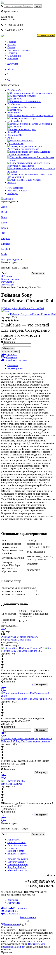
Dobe (4, 222)
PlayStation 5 (14, 90)
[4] (12, 320)
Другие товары (15, 143)
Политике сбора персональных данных (23, 945)
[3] (9, 320)
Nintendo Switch (15, 121)
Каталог (11, 44)
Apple (10, 137)
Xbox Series (13, 112)
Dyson (4, 228)
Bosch (4, 212)
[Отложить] (3, 690)
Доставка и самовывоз (19, 50)
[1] (3, 320)
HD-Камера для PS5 (11, 783)
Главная (11, 41)
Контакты (12, 58)
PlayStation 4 (14, 104)
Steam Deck (13, 132)
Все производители (11, 259)
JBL (3, 233)
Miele (4, 254)
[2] (6, 320)
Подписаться (38, 273)
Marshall (5, 249)
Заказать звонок (28, 917)
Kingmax (5, 238)
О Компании (14, 55)
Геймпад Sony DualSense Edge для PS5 (21, 651)
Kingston (5, 243)
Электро (11, 182)
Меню (10, 69)
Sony (3, 628)
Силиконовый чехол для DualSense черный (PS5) (27, 699)
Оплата (11, 47)
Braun (4, 217)
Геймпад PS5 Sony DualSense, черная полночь (25, 741)
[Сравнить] (4, 687)
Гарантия (12, 53)
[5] (15, 320)
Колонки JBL (14, 135)
